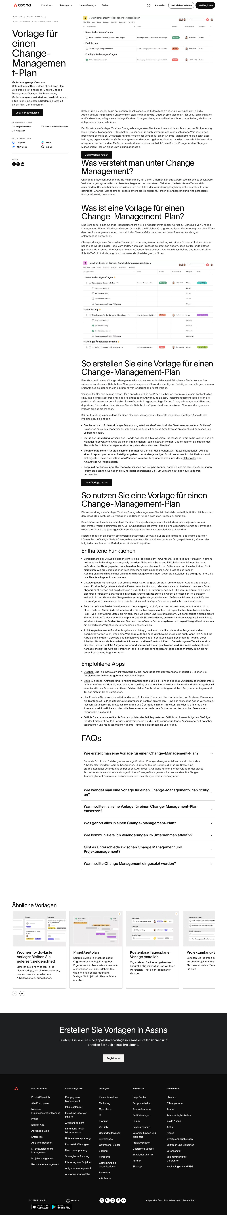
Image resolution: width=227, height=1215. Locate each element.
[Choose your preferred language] (148, 5)
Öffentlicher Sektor (109, 1144)
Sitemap (137, 1166)
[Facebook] (118, 1200)
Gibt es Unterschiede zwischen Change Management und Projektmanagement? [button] (133, 849)
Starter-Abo (37, 1124)
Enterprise (37, 1136)
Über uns (171, 1097)
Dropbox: (89, 671)
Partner (137, 1160)
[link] (17, 17)
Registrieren (113, 1058)
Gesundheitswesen (109, 1132)
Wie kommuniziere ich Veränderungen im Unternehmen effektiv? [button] (138, 835)
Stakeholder (189, 458)
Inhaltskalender (73, 1106)
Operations (105, 1109)
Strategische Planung (77, 1156)
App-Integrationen (41, 1142)
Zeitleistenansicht (94, 558)
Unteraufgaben (92, 582)
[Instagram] (112, 1200)
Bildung (103, 1150)
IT (100, 1115)
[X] (101, 1200)
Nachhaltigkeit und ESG (179, 1166)
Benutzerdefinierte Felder (98, 606)
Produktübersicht (40, 1097)
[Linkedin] (107, 1200)
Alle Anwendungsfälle (77, 1174)
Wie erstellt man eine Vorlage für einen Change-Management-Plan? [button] (141, 753)
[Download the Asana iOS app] (41, 1207)
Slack (87, 680)
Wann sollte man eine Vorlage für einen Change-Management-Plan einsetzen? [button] (140, 808)
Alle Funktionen (40, 1103)
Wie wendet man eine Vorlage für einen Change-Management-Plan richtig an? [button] (147, 792)
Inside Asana (173, 1121)
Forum (136, 1121)
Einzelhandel (106, 1139)
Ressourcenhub (141, 1127)
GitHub (88, 717)
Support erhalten (142, 1103)
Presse (170, 1132)
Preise (105, 5)
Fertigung (104, 1156)
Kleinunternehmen (109, 1097)
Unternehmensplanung (78, 1138)
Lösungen (65, 5)
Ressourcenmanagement (45, 1164)
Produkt (103, 1121)
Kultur (169, 1127)
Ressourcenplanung (76, 1150)
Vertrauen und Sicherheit (180, 1144)
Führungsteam (174, 1103)
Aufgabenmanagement (78, 1168)
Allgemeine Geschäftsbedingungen (163, 1200)
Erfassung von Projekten (78, 1162)
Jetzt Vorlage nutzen (27, 112)
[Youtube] (123, 1200)
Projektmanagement (42, 1158)
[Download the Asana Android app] (61, 1207)
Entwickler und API (143, 1154)
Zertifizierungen (141, 1115)
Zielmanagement (74, 1122)
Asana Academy (142, 1109)
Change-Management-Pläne (97, 242)
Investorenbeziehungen (179, 1139)
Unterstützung (87, 5)
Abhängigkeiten (93, 630)
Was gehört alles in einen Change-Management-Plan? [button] (130, 823)
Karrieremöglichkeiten (178, 1115)
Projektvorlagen (141, 1142)
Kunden (170, 1109)
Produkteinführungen (77, 1144)
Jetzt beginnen (205, 5)
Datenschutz (173, 1150)
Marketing (104, 1103)
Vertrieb (103, 1127)
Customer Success (143, 1148)
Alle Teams (105, 1178)
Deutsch (75, 1200)
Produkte (46, 5)
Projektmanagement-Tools (183, 397)
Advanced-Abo (40, 1130)
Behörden (104, 1172)
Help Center (139, 1097)
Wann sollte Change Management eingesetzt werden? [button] (130, 863)
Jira (86, 697)
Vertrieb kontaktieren (181, 5)
